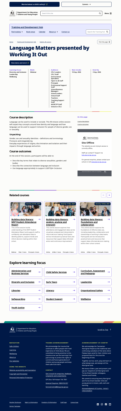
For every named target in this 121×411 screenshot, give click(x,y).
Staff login (63, 402)
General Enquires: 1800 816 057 (57, 383)
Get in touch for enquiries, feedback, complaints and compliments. (58, 375)
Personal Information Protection (21, 378)
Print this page (103, 42)
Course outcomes (83, 124)
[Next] (109, 195)
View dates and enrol (19, 63)
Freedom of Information (49, 402)
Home (11, 42)
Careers (85, 4)
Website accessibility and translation (22, 370)
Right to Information (31, 402)
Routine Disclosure (15, 402)
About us (12, 357)
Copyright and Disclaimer (18, 374)
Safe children (14, 346)
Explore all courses (45, 42)
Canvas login (74, 402)
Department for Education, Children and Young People (27, 13)
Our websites (14, 361)
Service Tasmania (14, 406)
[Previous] (103, 195)
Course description (83, 121)
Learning (12, 350)
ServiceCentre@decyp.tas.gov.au (57, 387)
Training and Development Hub (27, 27)
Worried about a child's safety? (33, 4)
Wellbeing (13, 354)
